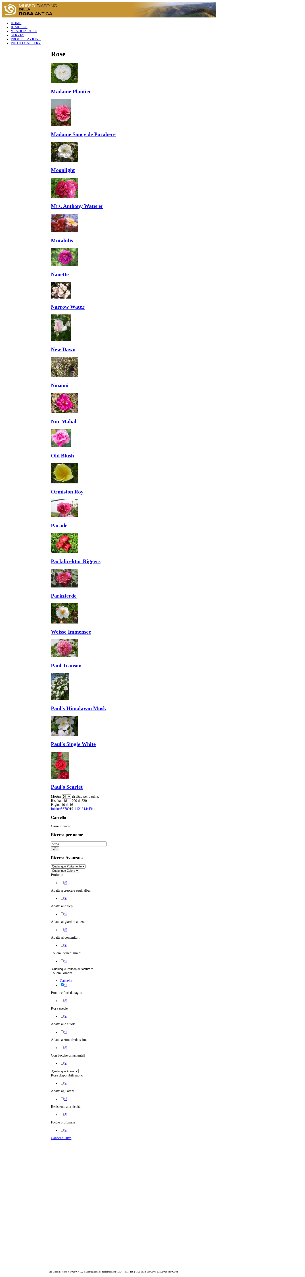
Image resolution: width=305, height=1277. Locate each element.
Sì (65, 883)
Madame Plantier (71, 91)
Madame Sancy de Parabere (83, 134)
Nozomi (60, 385)
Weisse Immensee (71, 632)
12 (78, 809)
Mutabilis (62, 240)
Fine (92, 809)
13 (82, 809)
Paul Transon (66, 665)
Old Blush (62, 456)
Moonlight (63, 170)
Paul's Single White (73, 744)
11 (74, 809)
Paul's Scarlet (67, 787)
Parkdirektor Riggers (75, 561)
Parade (59, 525)
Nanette (60, 274)
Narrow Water (68, 307)
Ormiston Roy (67, 492)
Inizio (55, 809)
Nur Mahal (63, 421)
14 (85, 809)
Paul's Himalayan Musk (78, 708)
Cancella (66, 980)
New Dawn (63, 349)
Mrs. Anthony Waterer (77, 206)
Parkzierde (64, 596)
